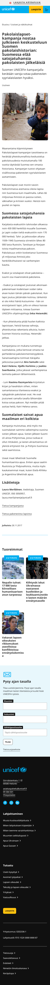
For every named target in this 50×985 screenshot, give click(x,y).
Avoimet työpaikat (12, 877)
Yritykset (7, 892)
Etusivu (5, 24)
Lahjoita (36, 9)
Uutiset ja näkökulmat (21, 24)
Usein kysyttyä (10, 872)
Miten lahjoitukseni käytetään (17, 825)
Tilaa (8, 742)
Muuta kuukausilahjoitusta (16, 820)
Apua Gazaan (9, 845)
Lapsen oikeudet (11, 882)
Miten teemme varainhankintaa (18, 830)
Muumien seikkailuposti (14, 835)
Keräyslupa (8, 973)
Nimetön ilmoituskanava (15, 968)
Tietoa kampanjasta (13, 505)
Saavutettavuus (10, 958)
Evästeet (7, 963)
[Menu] (46, 9)
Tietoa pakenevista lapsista (17, 513)
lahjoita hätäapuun (27, 2)
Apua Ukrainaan (11, 840)
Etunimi (8, 701)
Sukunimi (9, 714)
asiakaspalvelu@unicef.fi (15, 788)
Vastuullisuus (9, 897)
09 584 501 (8, 791)
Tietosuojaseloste (11, 749)
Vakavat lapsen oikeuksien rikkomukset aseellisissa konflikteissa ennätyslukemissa (13, 646)
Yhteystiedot (9, 795)
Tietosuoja (8, 953)
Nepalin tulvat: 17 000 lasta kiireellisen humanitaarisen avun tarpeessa (12, 588)
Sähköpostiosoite (13, 727)
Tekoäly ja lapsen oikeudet (16, 887)
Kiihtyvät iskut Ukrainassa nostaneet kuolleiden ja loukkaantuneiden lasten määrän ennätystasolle (37, 591)
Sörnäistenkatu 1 (11, 780)
